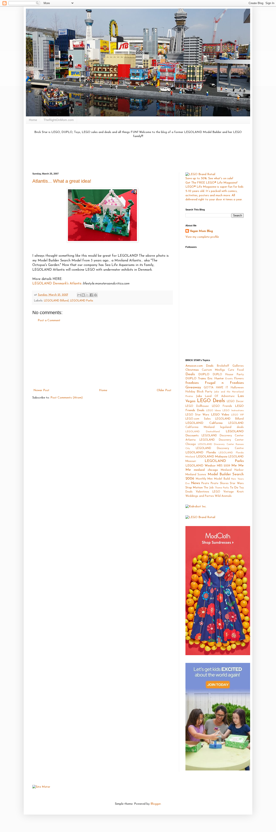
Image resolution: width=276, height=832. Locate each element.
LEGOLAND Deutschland (202, 432)
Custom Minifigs (213, 370)
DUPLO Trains (195, 378)
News (195, 483)
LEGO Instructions (233, 410)
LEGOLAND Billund (56, 300)
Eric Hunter (215, 378)
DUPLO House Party (228, 374)
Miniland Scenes (195, 474)
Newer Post (41, 390)
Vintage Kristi (233, 492)
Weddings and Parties (199, 496)
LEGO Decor (235, 401)
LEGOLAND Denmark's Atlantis (57, 283)
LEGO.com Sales (198, 419)
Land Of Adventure (220, 396)
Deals (190, 374)
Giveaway (193, 387)
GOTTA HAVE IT (216, 387)
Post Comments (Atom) (66, 397)
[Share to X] (87, 295)
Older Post (164, 390)
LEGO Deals (211, 400)
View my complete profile (202, 237)
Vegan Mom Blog (201, 231)
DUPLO (203, 374)
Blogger (156, 804)
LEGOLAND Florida (200, 452)
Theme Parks (222, 488)
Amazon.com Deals (199, 365)
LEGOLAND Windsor (200, 465)
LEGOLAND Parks (81, 300)
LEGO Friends (222, 406)
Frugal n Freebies (224, 383)
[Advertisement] (138, 154)
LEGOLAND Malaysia (211, 456)
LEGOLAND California (204, 423)
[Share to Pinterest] (95, 295)
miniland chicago (206, 470)
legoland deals (232, 427)
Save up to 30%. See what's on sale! (209, 178)
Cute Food (236, 370)
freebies (192, 383)
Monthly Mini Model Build (213, 479)
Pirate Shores (220, 483)
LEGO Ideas (213, 410)
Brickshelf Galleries (230, 366)
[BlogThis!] (83, 295)
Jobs (199, 396)
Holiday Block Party (198, 392)
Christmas (192, 370)
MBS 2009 (223, 466)
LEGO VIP (237, 415)
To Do (234, 487)
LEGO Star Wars (197, 415)
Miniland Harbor (232, 470)
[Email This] (79, 295)
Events (229, 379)
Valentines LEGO (208, 492)
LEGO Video (220, 414)
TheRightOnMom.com (59, 120)
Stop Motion (194, 487)
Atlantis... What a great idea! (61, 181)
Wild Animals (223, 496)
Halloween (237, 387)
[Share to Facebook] (91, 295)
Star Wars (237, 483)
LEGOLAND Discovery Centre (220, 448)
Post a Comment (49, 320)
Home (33, 120)
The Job (209, 487)
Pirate (205, 483)
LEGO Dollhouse (197, 406)
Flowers (239, 378)
